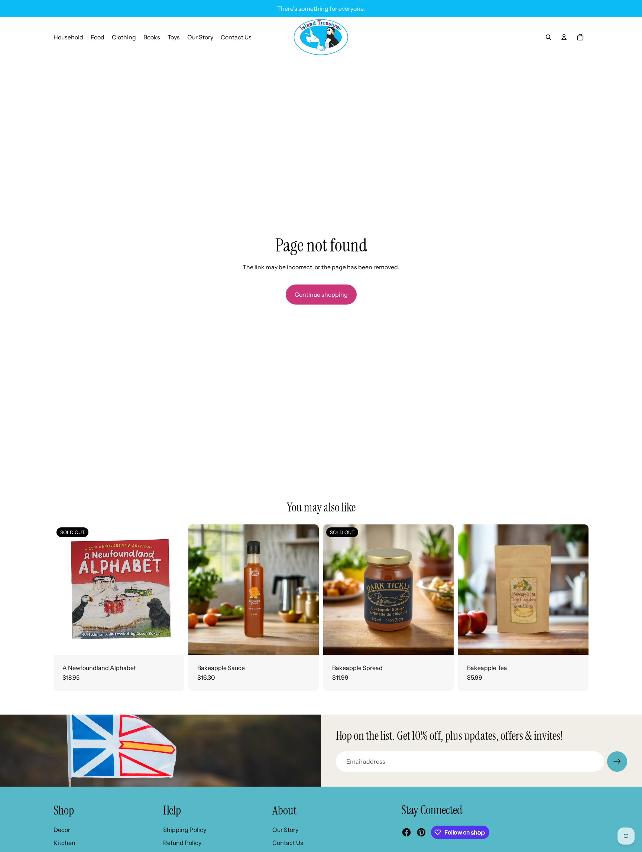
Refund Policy (182, 842)
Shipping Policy (184, 829)
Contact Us (287, 842)
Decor (62, 829)
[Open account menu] (564, 37)
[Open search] (548, 37)
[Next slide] (307, 590)
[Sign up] (617, 761)
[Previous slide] (199, 590)
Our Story (285, 829)
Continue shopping (321, 294)
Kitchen (64, 842)
